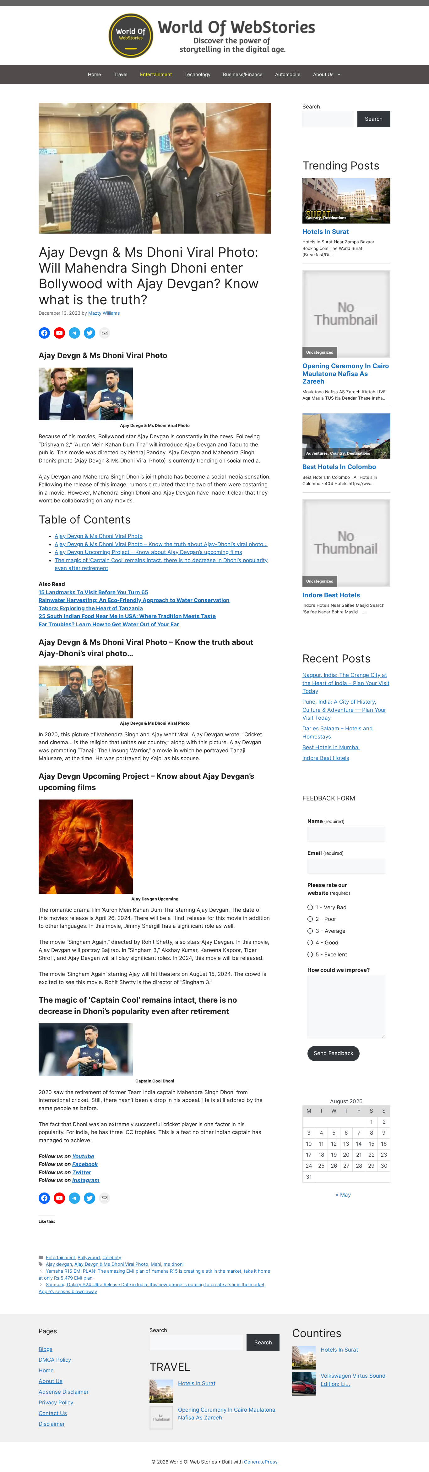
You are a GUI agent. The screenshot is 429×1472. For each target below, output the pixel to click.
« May (343, 1195)
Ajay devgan (59, 1264)
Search (311, 106)
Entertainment (156, 74)
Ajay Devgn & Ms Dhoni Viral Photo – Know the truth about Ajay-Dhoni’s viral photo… (161, 544)
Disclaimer (52, 1424)
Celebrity (111, 1257)
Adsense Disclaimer (64, 1392)
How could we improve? (338, 970)
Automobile (288, 74)
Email (325, 853)
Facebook (85, 1164)
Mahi (156, 1264)
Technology (197, 74)
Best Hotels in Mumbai (331, 747)
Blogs (45, 1349)
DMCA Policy (55, 1360)
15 (42, 592)
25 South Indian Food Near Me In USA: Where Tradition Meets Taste (127, 616)
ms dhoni (173, 1264)
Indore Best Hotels (325, 758)
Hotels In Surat (196, 1383)
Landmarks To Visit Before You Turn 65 (97, 592)
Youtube (83, 1156)
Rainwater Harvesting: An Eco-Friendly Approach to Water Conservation (134, 600)
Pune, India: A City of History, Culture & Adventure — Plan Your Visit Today (344, 710)
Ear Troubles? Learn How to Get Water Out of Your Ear (109, 624)
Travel (121, 74)
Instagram (86, 1180)
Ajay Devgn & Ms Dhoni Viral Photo (99, 536)
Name (326, 821)
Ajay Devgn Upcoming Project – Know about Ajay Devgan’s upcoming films (148, 552)
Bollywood (89, 1257)
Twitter (81, 1172)
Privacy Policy (56, 1402)
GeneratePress (261, 1462)
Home (94, 74)
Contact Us (53, 1413)
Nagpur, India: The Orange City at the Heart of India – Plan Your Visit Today (345, 683)
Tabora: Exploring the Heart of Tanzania (91, 608)
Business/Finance (243, 74)
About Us (323, 74)
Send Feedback (333, 1053)
